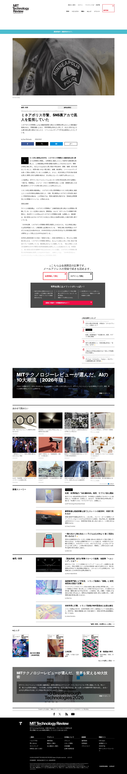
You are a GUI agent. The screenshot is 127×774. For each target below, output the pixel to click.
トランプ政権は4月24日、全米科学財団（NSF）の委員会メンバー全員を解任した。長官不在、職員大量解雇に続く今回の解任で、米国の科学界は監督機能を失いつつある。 (89, 611)
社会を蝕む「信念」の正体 (107, 654)
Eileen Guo (69, 598)
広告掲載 (67, 746)
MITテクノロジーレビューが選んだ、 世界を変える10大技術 (62, 675)
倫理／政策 (24, 107)
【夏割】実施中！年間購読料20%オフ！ (57, 303)
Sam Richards (27, 139)
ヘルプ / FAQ (33, 740)
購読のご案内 (71, 5)
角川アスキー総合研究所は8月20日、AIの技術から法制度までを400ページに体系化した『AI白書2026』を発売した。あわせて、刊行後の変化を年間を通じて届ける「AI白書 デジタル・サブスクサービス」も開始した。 (89, 498)
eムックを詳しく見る (105, 660)
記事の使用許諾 (69, 748)
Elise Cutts (69, 551)
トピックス (75, 11)
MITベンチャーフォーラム (106, 749)
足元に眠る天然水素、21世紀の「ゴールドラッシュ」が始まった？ (100, 323)
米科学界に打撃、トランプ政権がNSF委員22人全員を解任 (89, 606)
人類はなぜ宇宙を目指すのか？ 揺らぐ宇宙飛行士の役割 (99, 350)
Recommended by (104, 483)
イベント (97, 11)
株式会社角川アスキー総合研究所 (46, 760)
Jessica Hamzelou (71, 616)
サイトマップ (34, 746)
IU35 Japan (102, 740)
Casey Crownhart (71, 526)
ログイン (80, 5)
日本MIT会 (102, 746)
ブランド (67, 740)
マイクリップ (89, 5)
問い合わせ (33, 743)
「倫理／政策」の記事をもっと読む (101, 624)
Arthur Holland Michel (72, 573)
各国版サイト (103, 743)
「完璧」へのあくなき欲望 (72, 654)
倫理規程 (84, 740)
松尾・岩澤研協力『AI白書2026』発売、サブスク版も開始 (99, 333)
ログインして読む (77, 276)
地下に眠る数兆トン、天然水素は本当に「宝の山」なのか (99, 342)
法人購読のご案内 (52, 746)
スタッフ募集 (68, 743)
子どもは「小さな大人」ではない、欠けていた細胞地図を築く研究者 (99, 359)
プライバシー (86, 746)
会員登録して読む (51, 276)
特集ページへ (103, 393)
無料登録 (105, 10)
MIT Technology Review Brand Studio (76, 503)
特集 (82, 11)
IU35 (67, 11)
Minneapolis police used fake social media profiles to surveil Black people (42, 111)
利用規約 (84, 743)
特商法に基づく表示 (36, 748)
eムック (89, 11)
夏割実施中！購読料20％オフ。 (63, 32)
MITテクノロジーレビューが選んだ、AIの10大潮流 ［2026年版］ (62, 377)
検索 (97, 5)
